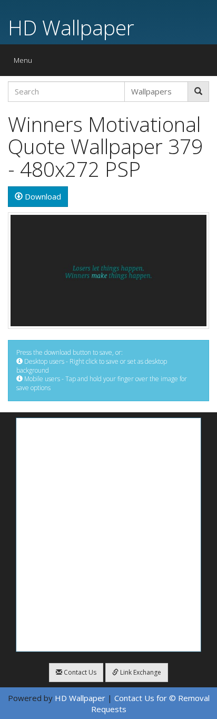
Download (42, 196)
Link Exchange (140, 672)
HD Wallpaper (71, 27)
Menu (25, 62)
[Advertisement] (108, 535)
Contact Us (79, 672)
